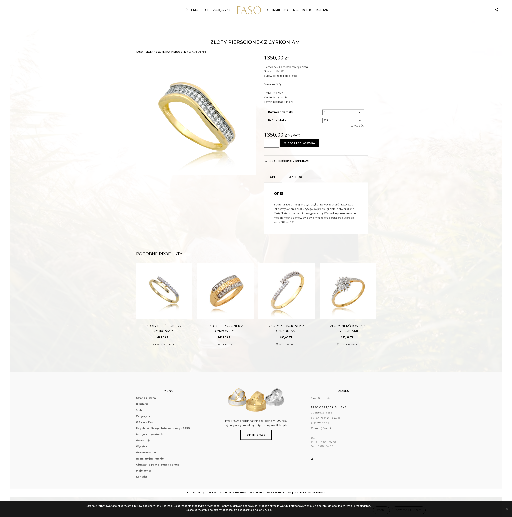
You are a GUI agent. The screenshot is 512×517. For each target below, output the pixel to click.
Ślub (139, 410)
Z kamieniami (301, 160)
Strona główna (146, 397)
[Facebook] (314, 459)
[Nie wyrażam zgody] (507, 509)
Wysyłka (141, 446)
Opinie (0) (295, 176)
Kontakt (323, 10)
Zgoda (381, 510)
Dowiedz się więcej (409, 510)
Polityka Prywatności (309, 492)
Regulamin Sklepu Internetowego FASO (163, 428)
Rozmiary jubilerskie (150, 458)
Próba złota (277, 120)
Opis (273, 176)
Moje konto (303, 10)
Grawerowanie (146, 452)
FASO (139, 51)
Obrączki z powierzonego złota (157, 464)
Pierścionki (179, 51)
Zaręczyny (222, 10)
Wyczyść (357, 125)
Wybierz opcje (166, 344)
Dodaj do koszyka (301, 143)
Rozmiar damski (280, 112)
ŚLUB (205, 10)
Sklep (149, 51)
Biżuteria (190, 10)
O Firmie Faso (278, 10)
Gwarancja (143, 440)
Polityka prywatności (150, 434)
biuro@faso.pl (322, 428)
